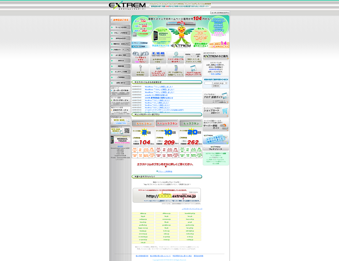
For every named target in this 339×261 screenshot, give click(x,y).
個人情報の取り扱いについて (160, 256)
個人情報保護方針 (142, 256)
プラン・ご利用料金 (165, 171)
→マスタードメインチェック (192, 209)
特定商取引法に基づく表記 (182, 256)
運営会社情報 (198, 256)
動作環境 (120, 146)
